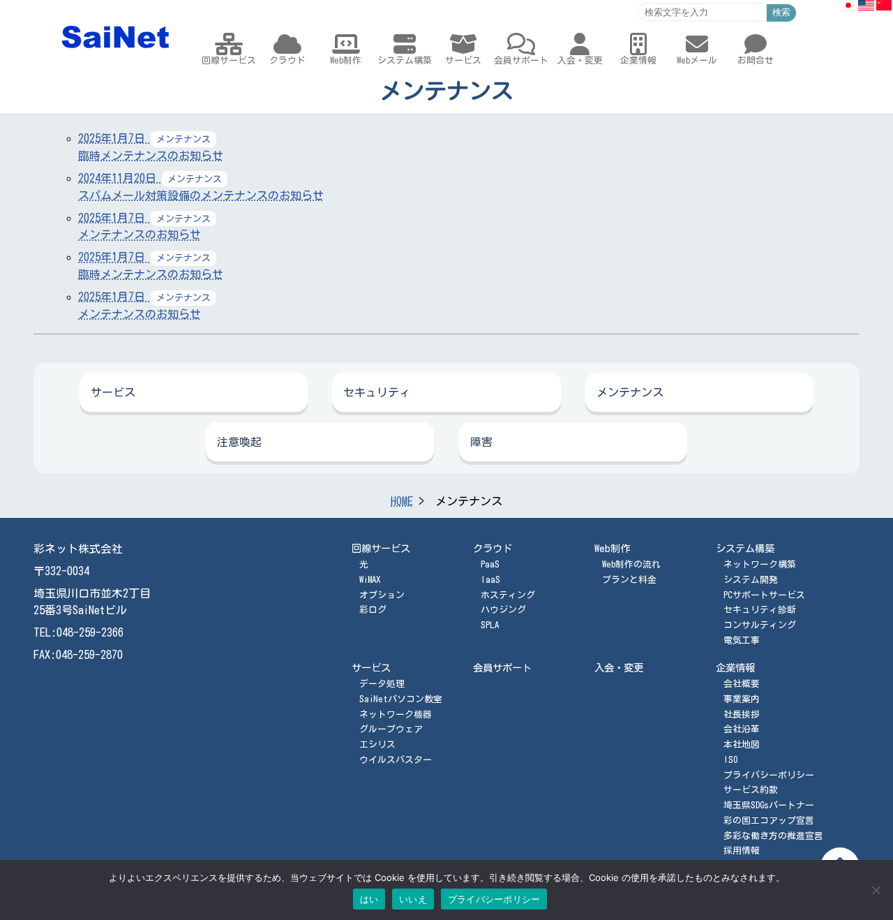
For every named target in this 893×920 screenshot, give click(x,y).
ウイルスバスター (395, 759)
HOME (402, 501)
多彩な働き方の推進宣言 (773, 835)
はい (369, 899)
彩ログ (373, 609)
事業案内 (741, 699)
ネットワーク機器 (395, 714)
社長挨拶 (741, 714)
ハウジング (503, 609)
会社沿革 (741, 729)
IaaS (490, 579)
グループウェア (391, 729)
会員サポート (502, 667)
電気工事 (741, 640)
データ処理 (382, 683)
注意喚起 (239, 441)
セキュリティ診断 (759, 609)
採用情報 (741, 850)
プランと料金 (629, 579)
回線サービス (381, 548)
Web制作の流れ (631, 564)
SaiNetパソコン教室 (400, 699)
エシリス (377, 744)
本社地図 (741, 744)
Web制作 (612, 548)
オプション (382, 595)
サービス (113, 392)
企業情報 (735, 667)
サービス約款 (750, 789)
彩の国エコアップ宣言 (768, 820)
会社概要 (741, 683)
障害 (481, 441)
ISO (730, 759)
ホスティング (508, 595)
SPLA (490, 625)
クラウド (492, 548)
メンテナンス (629, 392)
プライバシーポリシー (768, 775)
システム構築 (745, 548)
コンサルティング (759, 625)
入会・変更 (618, 667)
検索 (781, 12)
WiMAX (369, 579)
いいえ (413, 899)
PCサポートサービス (764, 595)
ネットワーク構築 (759, 564)
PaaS (490, 564)
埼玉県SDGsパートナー (768, 805)
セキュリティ (376, 392)
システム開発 (750, 579)
